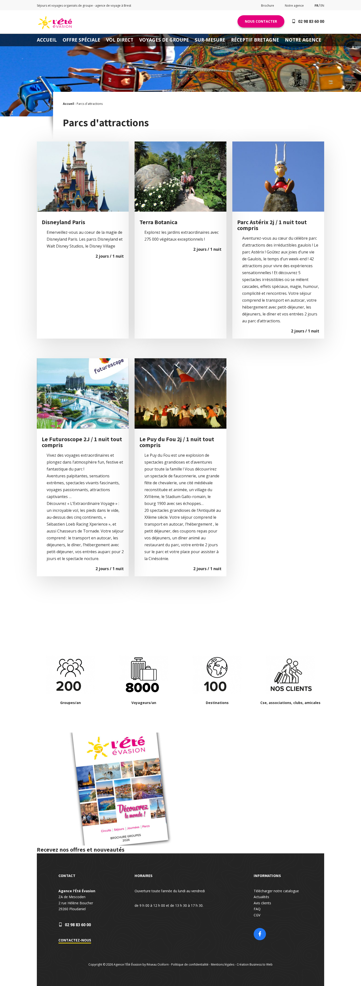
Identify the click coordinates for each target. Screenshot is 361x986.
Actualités (261, 896)
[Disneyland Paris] (83, 141)
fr (316, 5)
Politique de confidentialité (189, 964)
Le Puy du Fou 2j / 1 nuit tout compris (176, 442)
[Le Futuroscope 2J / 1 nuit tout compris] (83, 358)
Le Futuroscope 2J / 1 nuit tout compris (82, 442)
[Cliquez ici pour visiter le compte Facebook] (260, 935)
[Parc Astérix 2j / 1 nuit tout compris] (278, 141)
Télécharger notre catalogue (276, 891)
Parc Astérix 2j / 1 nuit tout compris (272, 225)
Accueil (47, 39)
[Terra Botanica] (180, 141)
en (322, 5)
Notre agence (294, 5)
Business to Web (261, 964)
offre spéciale (81, 39)
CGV (257, 915)
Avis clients (262, 903)
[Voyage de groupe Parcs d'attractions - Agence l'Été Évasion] (55, 28)
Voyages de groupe (164, 39)
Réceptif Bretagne (255, 39)
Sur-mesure (210, 39)
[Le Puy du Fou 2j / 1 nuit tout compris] (180, 358)
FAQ (257, 909)
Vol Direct (119, 39)
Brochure (267, 5)
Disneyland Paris (63, 222)
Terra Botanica (158, 222)
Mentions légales (222, 964)
